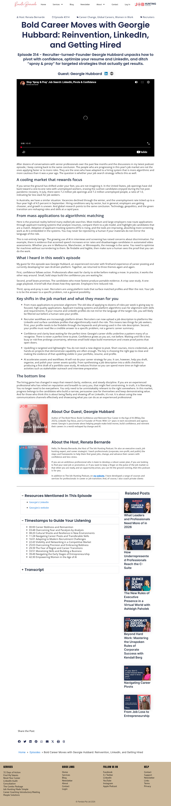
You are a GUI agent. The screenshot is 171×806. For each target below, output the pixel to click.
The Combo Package (13, 786)
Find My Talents (10, 775)
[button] (19, 741)
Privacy (147, 786)
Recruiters (148, 17)
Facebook (107, 772)
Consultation (9, 783)
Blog (72, 4)
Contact (115, 4)
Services (56, 4)
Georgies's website (39, 507)
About (99, 4)
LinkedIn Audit (10, 781)
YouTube (107, 780)
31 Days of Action (12, 772)
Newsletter (85, 4)
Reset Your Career (11, 778)
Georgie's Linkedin (39, 502)
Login (64, 789)
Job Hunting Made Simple (15, 789)
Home (43, 4)
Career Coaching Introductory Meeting (21, 792)
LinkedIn (107, 777)
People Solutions (11, 795)
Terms (147, 783)
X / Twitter (108, 775)
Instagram (108, 783)
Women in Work (124, 17)
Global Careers (105, 17)
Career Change (87, 17)
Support (148, 775)
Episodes (35, 752)
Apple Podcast (110, 786)
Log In (127, 4)
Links (146, 780)
